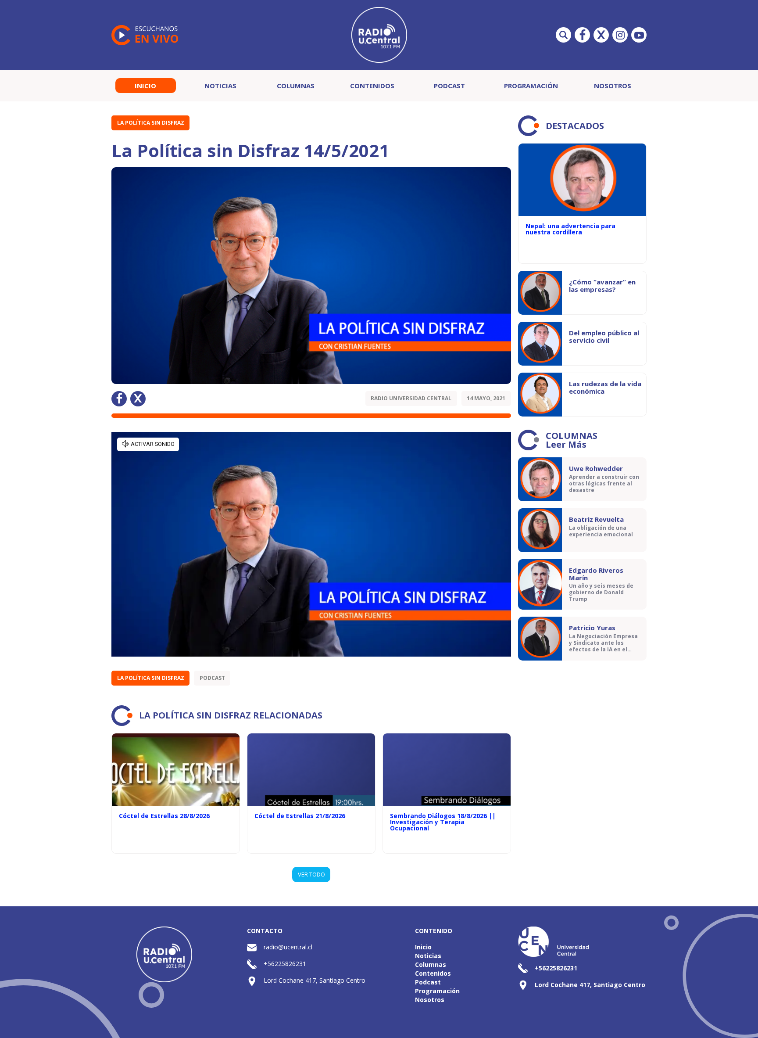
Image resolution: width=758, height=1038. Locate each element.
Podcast (449, 85)
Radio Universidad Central (411, 398)
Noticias (220, 85)
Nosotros (612, 85)
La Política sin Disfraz (150, 122)
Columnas (296, 85)
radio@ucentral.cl (288, 947)
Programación (531, 85)
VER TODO (311, 874)
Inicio (145, 85)
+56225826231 (285, 963)
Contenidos (372, 85)
